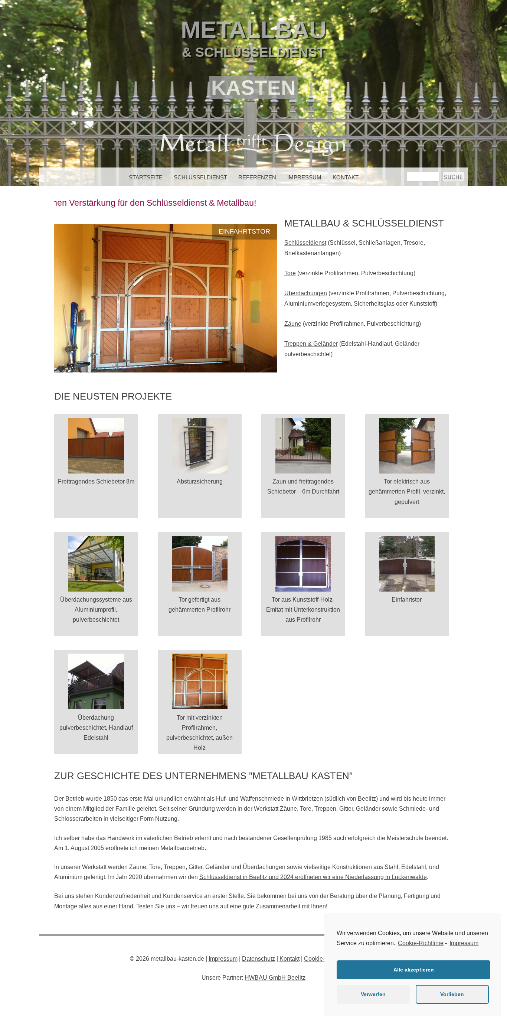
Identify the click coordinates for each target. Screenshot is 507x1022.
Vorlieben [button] (452, 994)
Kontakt (346, 177)
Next (262, 297)
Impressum (304, 177)
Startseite (146, 177)
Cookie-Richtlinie (421, 943)
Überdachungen (305, 293)
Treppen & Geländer (311, 344)
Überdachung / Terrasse (223, 231)
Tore (290, 273)
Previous (69, 297)
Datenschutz (258, 959)
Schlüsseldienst (200, 177)
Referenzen (257, 177)
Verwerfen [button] (373, 994)
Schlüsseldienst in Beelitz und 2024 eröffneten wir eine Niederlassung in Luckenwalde (313, 877)
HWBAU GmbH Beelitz (275, 977)
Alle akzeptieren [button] (413, 970)
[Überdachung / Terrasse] (165, 298)
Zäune (292, 323)
